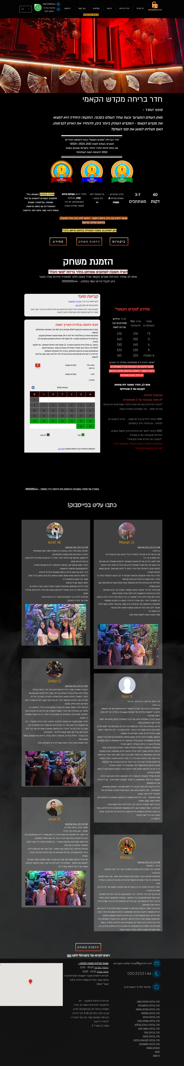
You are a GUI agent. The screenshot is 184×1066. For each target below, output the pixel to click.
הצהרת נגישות (153, 1047)
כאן (69, 955)
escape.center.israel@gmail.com (132, 963)
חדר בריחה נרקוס (151, 1016)
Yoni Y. (127, 696)
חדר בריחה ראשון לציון (149, 1028)
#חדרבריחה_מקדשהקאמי (76, 547)
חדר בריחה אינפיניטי (150, 1013)
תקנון (157, 1051)
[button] (124, 8)
